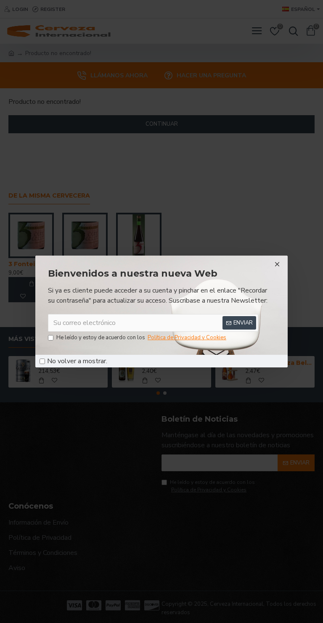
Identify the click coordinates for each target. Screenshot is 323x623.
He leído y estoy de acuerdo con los (141, 337)
